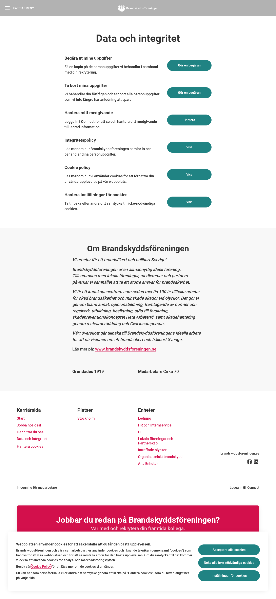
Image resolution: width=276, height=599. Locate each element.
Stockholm (86, 418)
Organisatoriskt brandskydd (160, 457)
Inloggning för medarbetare (37, 488)
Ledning (144, 418)
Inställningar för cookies (229, 576)
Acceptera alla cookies (229, 550)
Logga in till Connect (244, 488)
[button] (189, 202)
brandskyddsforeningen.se (239, 453)
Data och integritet (32, 439)
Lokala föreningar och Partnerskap (155, 441)
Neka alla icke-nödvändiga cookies (229, 563)
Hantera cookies (30, 446)
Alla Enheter (148, 463)
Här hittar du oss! (30, 432)
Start (21, 418)
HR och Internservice (155, 425)
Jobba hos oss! (29, 425)
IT (139, 432)
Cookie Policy (41, 566)
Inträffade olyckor (152, 450)
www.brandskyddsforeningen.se (125, 349)
